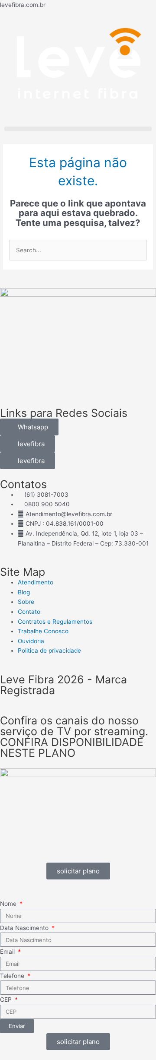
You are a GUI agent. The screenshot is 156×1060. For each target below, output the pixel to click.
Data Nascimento (25, 927)
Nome (9, 903)
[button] (78, 129)
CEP (6, 999)
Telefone (13, 975)
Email (8, 951)
